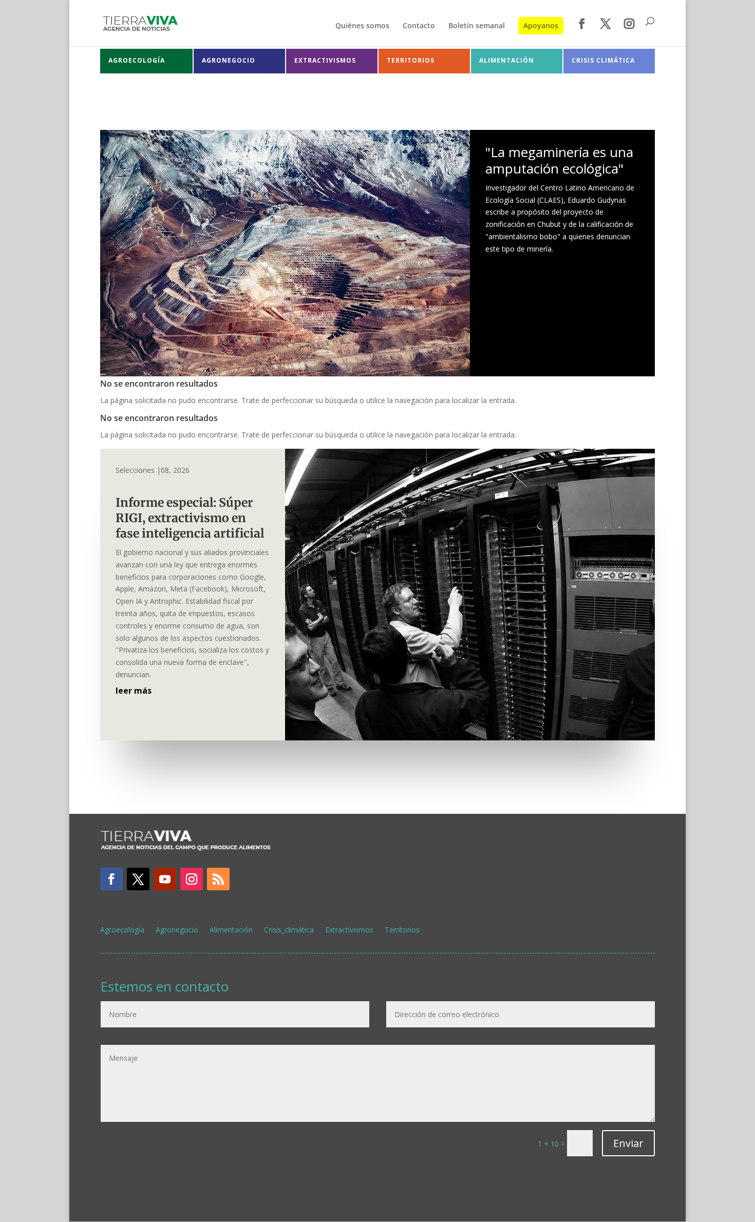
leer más (134, 690)
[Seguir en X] (138, 879)
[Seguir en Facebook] (111, 879)
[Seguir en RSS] (218, 879)
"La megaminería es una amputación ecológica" (559, 160)
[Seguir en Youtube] (165, 879)
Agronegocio (177, 930)
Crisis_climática (289, 930)
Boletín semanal (476, 26)
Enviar (628, 1143)
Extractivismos (349, 930)
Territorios (402, 930)
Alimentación (231, 930)
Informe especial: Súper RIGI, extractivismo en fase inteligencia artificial (192, 518)
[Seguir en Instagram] (191, 879)
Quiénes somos (362, 26)
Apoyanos (540, 25)
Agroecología (122, 930)
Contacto (419, 26)
